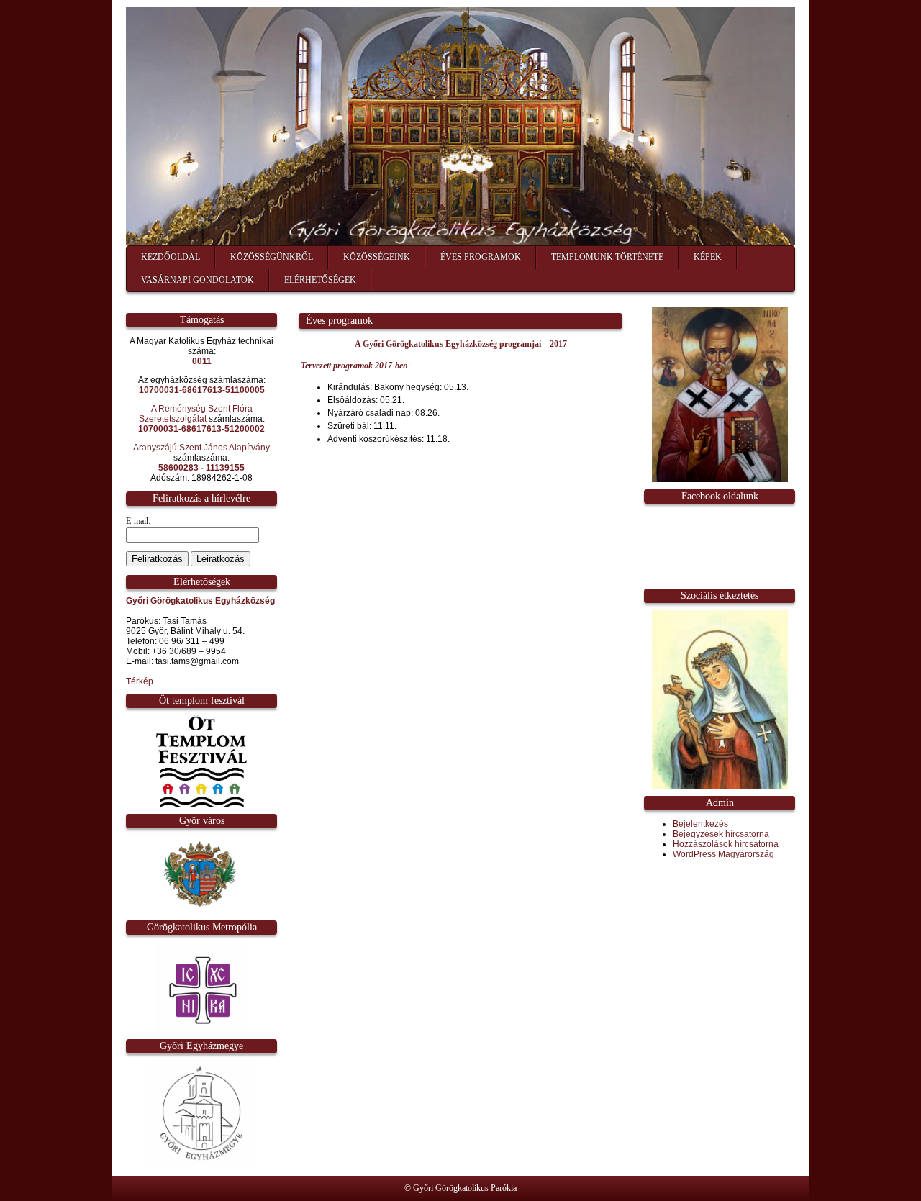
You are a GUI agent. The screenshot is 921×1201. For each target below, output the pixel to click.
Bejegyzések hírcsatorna (721, 834)
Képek (708, 257)
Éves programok (480, 257)
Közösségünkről (271, 257)
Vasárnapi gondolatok (197, 280)
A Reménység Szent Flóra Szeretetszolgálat (196, 414)
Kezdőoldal (170, 257)
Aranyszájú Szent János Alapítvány (201, 448)
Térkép (139, 681)
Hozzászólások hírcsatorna (726, 844)
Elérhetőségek (320, 280)
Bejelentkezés (700, 824)
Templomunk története (607, 257)
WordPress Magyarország (723, 854)
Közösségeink (376, 257)
